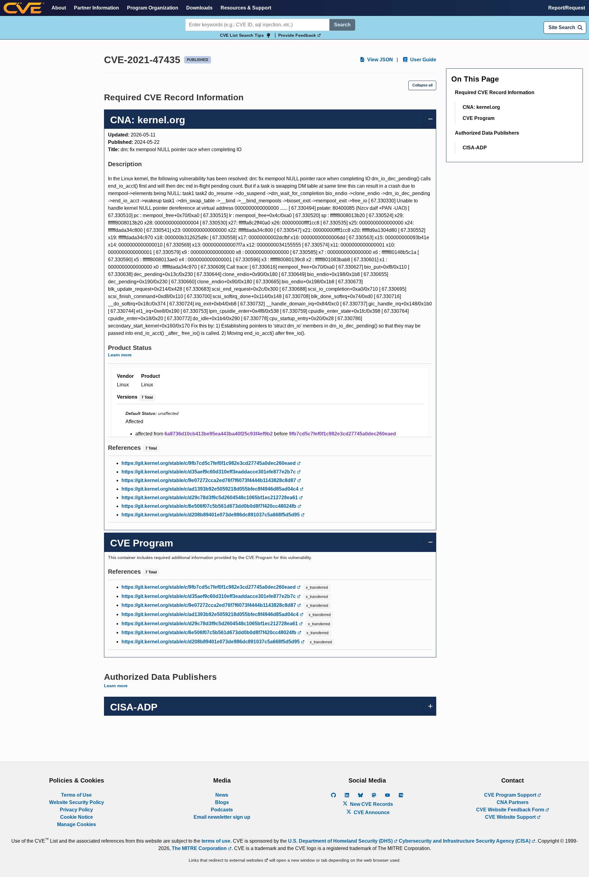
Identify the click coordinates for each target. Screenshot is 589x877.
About (59, 7)
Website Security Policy (76, 802)
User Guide (422, 59)
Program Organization (152, 7)
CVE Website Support (511, 817)
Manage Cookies (76, 824)
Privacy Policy (76, 809)
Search (342, 24)
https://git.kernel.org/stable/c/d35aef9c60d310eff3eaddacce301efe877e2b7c (209, 471)
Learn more (120, 354)
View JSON (379, 59)
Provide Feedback (297, 35)
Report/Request (566, 7)
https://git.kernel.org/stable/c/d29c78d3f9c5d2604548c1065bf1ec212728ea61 (210, 497)
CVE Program (479, 118)
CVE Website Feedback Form (510, 809)
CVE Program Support (510, 795)
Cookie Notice (76, 817)
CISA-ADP (475, 147)
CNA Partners (513, 802)
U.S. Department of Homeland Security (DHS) (341, 841)
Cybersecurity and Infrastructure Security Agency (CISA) (465, 841)
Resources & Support (246, 7)
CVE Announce (371, 812)
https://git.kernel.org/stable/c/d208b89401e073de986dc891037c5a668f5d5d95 (211, 514)
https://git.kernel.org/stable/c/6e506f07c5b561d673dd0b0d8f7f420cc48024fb (209, 506)
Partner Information (96, 7)
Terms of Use (76, 795)
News (221, 795)
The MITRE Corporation (200, 848)
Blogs (222, 802)
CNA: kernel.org (481, 107)
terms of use (216, 841)
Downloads (199, 7)
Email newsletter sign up (222, 817)
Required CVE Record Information (494, 92)
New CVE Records (371, 804)
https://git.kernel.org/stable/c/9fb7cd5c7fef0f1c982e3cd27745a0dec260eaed (209, 463)
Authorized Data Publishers (487, 133)
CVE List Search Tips (242, 35)
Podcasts (222, 809)
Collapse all (422, 85)
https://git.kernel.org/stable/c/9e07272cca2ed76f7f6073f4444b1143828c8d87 (209, 480)
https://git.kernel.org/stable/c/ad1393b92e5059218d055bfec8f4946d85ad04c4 (210, 489)
